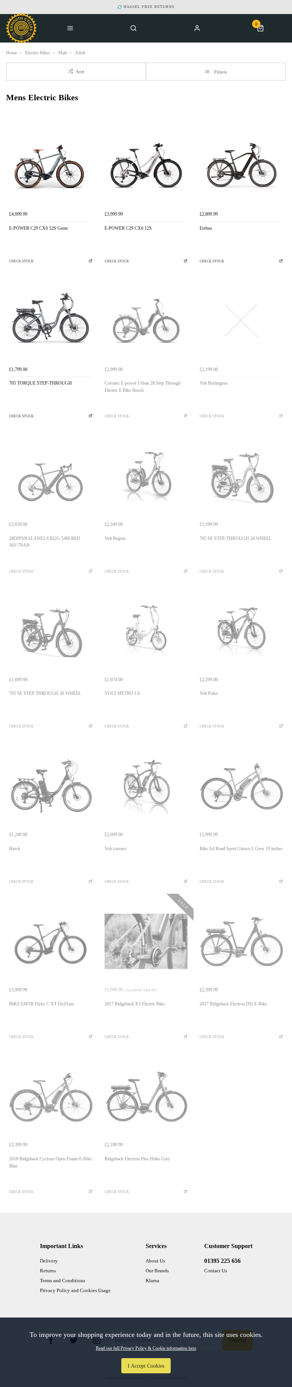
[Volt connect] (146, 786)
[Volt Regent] (146, 476)
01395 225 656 (222, 1261)
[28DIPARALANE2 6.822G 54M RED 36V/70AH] (50, 476)
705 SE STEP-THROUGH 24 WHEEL (235, 538)
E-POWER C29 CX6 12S (128, 228)
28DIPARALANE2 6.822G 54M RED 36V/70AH (44, 542)
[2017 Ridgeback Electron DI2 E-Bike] (241, 941)
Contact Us (215, 1270)
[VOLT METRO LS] (146, 631)
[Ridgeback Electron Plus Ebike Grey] (146, 1096)
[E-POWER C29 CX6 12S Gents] (50, 165)
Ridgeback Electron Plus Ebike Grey (137, 1158)
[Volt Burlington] (241, 321)
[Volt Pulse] (241, 631)
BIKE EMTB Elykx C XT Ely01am (41, 1004)
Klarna (152, 1280)
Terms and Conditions (62, 1280)
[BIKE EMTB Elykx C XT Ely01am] (50, 941)
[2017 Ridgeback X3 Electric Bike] (146, 941)
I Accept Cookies (146, 1366)
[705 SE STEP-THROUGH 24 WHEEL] (241, 476)
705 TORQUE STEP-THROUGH (40, 383)
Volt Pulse (209, 693)
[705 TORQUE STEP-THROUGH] (50, 321)
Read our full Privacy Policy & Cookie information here (146, 1348)
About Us (155, 1261)
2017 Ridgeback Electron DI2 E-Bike (233, 1004)
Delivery (49, 1261)
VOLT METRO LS (122, 693)
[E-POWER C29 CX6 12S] (146, 165)
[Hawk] (50, 786)
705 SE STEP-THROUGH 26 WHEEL (45, 693)
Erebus (206, 228)
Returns (48, 1270)
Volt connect (116, 848)
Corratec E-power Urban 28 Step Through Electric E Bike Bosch (143, 386)
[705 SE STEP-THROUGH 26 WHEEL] (50, 631)
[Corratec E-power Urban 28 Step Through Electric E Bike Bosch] (146, 321)
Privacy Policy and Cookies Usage (75, 1290)
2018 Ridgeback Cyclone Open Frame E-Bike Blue (50, 1162)
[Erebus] (241, 165)
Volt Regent (115, 538)
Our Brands (157, 1270)
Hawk (14, 848)
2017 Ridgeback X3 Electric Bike (135, 1004)
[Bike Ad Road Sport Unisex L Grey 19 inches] (241, 786)
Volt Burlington (213, 383)
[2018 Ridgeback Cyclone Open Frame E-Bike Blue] (50, 1096)
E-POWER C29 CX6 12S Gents (38, 228)
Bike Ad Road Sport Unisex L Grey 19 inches (241, 848)
